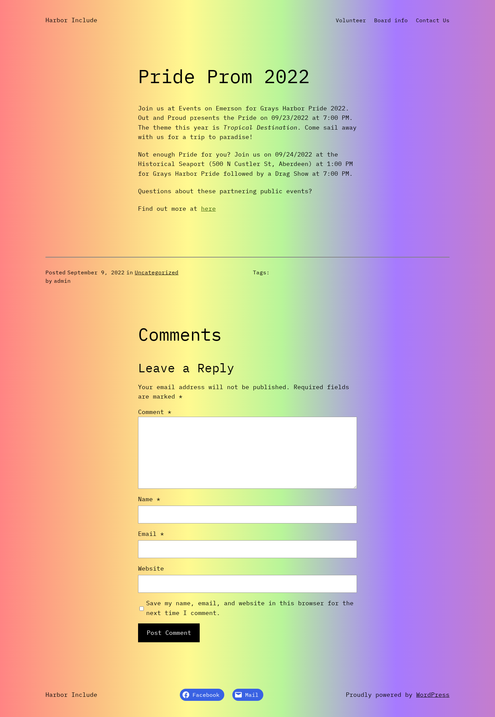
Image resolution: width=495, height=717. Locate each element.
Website (151, 568)
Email (151, 534)
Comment (154, 412)
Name (149, 499)
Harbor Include (71, 20)
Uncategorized (156, 272)
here (208, 208)
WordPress (433, 694)
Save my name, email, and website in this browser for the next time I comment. (250, 607)
